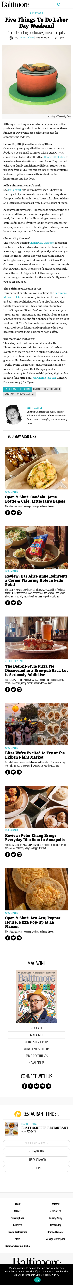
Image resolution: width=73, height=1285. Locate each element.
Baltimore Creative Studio (17, 1246)
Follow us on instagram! (48, 1086)
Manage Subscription (36, 1049)
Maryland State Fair (44, 377)
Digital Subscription (36, 1042)
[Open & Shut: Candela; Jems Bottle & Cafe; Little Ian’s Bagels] (36, 468)
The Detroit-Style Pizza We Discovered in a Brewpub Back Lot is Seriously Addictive (36, 670)
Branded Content (55, 1232)
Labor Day (9, 394)
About (17, 1204)
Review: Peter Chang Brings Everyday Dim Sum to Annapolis (35, 837)
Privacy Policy (55, 1218)
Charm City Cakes (54, 157)
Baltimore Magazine (35, 4)
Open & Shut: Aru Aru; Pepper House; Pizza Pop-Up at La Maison (32, 922)
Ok (37, 1280)
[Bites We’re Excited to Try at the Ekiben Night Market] (36, 724)
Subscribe (36, 1028)
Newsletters (36, 1063)
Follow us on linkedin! (42, 1086)
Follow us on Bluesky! (36, 1086)
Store (17, 1239)
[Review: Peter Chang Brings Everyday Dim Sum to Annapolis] (36, 807)
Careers (17, 1211)
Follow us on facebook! (24, 1086)
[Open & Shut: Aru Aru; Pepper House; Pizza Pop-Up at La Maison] (36, 889)
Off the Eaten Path (14, 661)
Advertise (17, 1225)
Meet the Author (34, 408)
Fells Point (14, 190)
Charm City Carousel (41, 242)
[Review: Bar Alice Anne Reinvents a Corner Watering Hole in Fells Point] (36, 547)
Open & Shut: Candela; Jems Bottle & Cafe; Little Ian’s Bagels (35, 499)
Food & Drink (24, 389)
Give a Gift (36, 1035)
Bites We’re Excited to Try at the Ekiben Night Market (35, 755)
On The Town (36, 13)
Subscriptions (17, 1218)
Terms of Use (55, 1211)
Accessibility (55, 1225)
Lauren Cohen (26, 37)
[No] (68, 1274)
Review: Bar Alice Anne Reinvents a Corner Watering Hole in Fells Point (36, 580)
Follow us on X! (30, 1086)
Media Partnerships (17, 1232)
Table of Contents (37, 1056)
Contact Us (55, 1204)
